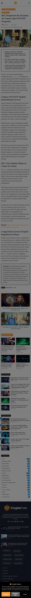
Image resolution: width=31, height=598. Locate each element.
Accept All (5, 594)
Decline (25, 594)
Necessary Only (15, 594)
